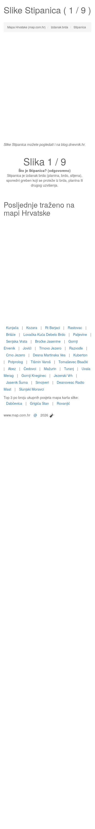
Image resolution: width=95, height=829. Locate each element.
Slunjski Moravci (31, 389)
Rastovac (75, 327)
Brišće (11, 334)
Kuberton (80, 354)
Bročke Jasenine (48, 341)
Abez (12, 368)
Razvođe (76, 348)
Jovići (27, 348)
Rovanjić (63, 403)
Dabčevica (14, 403)
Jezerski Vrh (63, 375)
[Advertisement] (47, 84)
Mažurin (50, 368)
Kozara (31, 327)
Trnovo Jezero (50, 348)
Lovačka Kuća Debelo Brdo (44, 334)
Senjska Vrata (16, 341)
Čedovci (30, 368)
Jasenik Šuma (17, 382)
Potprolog (15, 361)
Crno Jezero (15, 354)
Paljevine (80, 334)
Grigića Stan (39, 403)
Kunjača (12, 327)
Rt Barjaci (52, 327)
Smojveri (42, 382)
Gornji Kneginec (33, 375)
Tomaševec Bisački (73, 361)
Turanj (69, 368)
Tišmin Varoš (41, 361)
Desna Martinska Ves (49, 354)
